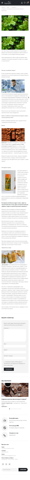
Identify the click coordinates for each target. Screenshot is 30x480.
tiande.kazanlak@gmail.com (9, 455)
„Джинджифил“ (5, 264)
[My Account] (22, 3)
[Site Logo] (7, 3)
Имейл (6, 350)
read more (4, 406)
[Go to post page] (15, 390)
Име (5, 344)
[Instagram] (9, 464)
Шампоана (4, 142)
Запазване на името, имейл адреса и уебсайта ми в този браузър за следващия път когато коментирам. (14, 363)
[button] (9, 409)
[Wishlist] (25, 3)
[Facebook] (3, 464)
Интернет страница (8, 356)
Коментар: (6, 328)
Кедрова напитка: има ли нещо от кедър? (14, 399)
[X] (6, 464)
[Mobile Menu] (3, 2)
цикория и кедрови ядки (7, 403)
